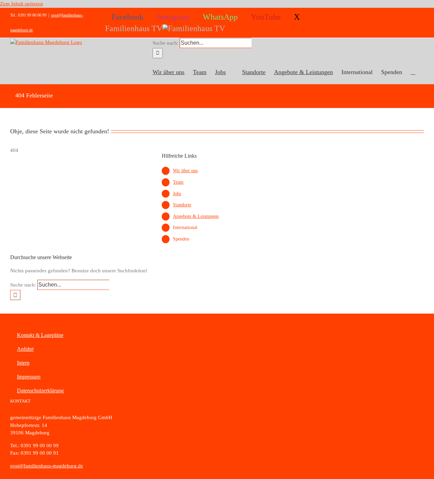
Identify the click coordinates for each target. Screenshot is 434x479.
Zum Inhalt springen (21, 3)
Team (178, 182)
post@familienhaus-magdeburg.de (46, 466)
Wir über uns (185, 170)
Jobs (177, 193)
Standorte (182, 204)
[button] (413, 71)
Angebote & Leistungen (196, 216)
